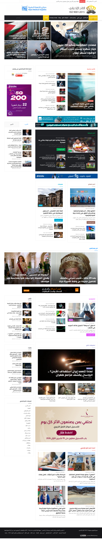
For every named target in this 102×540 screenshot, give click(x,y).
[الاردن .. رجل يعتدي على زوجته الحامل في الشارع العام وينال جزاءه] (39, 31)
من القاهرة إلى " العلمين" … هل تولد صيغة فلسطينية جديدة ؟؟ (14, 335)
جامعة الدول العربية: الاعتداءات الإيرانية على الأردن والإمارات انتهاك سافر (77, 237)
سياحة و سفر (27, 430)
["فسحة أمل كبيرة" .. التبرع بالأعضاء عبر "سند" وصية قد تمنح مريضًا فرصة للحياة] (46, 389)
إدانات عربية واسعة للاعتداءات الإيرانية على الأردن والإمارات (78, 229)
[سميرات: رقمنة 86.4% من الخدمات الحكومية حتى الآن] (60, 329)
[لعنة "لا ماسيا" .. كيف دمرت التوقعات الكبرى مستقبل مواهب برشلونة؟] (90, 165)
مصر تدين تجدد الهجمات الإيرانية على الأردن (17, 36)
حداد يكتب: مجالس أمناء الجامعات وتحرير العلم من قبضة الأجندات (14, 132)
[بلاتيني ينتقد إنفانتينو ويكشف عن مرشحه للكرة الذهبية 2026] (60, 157)
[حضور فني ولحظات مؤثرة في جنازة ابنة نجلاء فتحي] (60, 76)
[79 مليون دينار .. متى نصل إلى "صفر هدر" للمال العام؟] (66, 389)
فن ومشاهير (27, 438)
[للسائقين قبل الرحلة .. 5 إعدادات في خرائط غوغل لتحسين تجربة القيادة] (60, 313)
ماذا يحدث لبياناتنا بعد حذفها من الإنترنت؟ (47, 322)
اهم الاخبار (28, 415)
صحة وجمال (27, 433)
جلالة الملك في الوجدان (15, 319)
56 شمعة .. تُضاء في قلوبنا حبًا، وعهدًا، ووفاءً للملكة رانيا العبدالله (14, 327)
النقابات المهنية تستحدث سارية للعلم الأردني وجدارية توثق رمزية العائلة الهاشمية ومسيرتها (14, 164)
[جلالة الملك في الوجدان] (27, 321)
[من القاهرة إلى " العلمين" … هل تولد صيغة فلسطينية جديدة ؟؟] (27, 336)
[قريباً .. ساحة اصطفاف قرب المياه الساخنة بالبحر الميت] (27, 147)
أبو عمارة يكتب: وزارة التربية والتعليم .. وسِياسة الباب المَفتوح (14, 305)
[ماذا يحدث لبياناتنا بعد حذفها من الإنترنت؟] (60, 321)
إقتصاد (28, 408)
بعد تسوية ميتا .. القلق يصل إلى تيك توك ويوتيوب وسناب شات (46, 306)
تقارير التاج (27, 532)
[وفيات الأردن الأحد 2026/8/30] (27, 366)
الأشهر (11, 124)
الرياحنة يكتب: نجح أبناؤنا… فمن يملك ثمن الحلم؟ (52, 475)
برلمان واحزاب (72, 18)
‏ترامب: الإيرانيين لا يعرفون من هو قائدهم (40, 55)
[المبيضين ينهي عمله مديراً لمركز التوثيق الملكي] (62, 91)
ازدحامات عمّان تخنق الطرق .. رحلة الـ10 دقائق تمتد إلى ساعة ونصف (16, 54)
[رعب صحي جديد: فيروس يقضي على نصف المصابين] (81, 92)
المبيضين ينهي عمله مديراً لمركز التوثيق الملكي (47, 92)
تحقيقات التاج (65, 18)
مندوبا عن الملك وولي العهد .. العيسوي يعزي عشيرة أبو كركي (15, 389)
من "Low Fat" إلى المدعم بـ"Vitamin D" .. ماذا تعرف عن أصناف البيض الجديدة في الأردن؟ (86, 399)
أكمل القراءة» (91, 222)
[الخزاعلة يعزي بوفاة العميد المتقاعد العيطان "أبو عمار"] (27, 373)
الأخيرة (26, 124)
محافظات (28, 443)
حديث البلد (28, 425)
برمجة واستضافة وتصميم (92, 535)
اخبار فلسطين (27, 410)
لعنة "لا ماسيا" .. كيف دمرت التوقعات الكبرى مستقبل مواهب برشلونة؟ (77, 166)
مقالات (28, 445)
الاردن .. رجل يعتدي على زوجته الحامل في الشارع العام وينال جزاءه (40, 35)
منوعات (28, 450)
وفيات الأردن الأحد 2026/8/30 (16, 365)
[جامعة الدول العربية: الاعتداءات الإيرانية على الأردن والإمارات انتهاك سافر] (90, 236)
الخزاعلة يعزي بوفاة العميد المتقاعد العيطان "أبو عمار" (14, 371)
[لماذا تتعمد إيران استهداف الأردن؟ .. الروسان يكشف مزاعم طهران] (66, 365)
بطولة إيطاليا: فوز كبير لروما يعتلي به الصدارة (51, 141)
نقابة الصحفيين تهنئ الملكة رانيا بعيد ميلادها (14, 139)
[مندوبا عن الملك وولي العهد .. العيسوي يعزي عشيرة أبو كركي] (27, 389)
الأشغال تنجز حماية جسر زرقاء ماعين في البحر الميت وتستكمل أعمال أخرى (82, 509)
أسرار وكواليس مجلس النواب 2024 (16, 532)
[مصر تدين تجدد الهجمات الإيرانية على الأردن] (15, 31)
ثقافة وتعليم (27, 420)
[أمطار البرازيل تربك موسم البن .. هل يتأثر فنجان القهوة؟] (58, 235)
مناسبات (28, 447)
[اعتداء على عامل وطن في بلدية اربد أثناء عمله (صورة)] (61, 108)
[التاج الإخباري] (83, 9)
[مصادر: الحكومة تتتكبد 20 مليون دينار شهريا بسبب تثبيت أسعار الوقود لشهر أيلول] (74, 40)
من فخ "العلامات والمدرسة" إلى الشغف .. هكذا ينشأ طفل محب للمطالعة (15, 154)
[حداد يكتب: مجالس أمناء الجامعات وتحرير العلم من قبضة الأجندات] (27, 132)
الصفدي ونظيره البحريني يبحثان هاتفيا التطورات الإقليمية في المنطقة (48, 100)
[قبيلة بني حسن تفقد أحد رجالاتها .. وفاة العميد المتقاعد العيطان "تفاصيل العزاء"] (27, 380)
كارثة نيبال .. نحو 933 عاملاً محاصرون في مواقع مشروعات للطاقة (45, 227)
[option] (51, 40)
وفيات (29, 452)
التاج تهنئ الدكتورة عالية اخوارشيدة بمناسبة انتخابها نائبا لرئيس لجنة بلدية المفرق (52, 510)
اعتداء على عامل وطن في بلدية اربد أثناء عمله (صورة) (67, 1)
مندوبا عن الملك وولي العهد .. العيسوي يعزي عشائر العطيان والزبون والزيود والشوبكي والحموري (15, 355)
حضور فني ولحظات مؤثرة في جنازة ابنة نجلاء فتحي (47, 76)
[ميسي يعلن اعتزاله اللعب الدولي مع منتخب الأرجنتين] (92, 157)
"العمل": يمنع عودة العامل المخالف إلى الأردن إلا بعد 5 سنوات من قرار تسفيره (82, 477)
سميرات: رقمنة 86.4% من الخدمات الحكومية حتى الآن (46, 329)
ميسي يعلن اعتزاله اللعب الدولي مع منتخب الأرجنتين (76, 158)
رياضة (59, 18)
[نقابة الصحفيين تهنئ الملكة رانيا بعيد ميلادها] (27, 140)
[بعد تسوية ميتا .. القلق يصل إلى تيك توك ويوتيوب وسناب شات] (60, 306)
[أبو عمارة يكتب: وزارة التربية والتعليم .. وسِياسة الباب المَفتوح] (27, 305)
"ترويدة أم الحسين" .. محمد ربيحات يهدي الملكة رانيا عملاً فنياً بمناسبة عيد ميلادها (27, 278)
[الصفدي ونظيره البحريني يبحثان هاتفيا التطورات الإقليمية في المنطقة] (60, 99)
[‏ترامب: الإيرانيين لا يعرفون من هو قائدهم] (39, 50)
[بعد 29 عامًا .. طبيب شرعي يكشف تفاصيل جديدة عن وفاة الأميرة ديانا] (74, 268)
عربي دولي (79, 18)
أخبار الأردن (85, 18)
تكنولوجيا (28, 423)
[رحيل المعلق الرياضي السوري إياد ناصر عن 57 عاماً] (60, 165)
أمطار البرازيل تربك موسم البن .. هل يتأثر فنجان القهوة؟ (45, 235)
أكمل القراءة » (61, 149)
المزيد (46, 18)
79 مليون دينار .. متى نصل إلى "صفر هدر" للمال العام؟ (66, 398)
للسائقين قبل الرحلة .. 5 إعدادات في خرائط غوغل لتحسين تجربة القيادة (46, 314)
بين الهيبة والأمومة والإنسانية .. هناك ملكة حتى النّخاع (14, 313)
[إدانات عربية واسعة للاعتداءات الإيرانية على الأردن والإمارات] (90, 229)
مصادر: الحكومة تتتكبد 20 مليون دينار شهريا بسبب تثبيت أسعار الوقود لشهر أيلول (76, 48)
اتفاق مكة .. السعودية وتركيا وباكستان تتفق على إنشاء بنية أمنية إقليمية (84, 213)
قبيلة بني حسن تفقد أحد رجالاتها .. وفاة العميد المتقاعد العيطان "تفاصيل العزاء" (14, 380)
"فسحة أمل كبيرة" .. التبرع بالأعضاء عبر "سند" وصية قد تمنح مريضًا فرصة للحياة (47, 399)
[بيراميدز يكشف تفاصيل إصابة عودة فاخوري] (61, 84)
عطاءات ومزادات (53, 18)
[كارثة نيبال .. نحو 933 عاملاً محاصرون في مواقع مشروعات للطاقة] (58, 226)
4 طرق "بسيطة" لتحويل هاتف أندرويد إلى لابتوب (81, 326)
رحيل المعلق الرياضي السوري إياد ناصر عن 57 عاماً (47, 166)
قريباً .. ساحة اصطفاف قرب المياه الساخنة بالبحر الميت (14, 146)
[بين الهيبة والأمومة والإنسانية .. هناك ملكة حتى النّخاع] (27, 313)
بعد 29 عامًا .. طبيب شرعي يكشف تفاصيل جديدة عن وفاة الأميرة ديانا (77, 280)
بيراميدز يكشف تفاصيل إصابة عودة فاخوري (47, 84)
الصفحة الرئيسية (93, 18)
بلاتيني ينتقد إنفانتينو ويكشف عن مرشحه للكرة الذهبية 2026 (47, 158)
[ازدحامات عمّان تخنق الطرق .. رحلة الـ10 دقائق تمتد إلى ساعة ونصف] (15, 50)
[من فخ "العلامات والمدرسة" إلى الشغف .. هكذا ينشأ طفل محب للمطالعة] (27, 154)
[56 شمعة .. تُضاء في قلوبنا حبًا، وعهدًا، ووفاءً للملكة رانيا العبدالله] (27, 328)
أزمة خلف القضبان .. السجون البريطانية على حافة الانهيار (53, 212)
